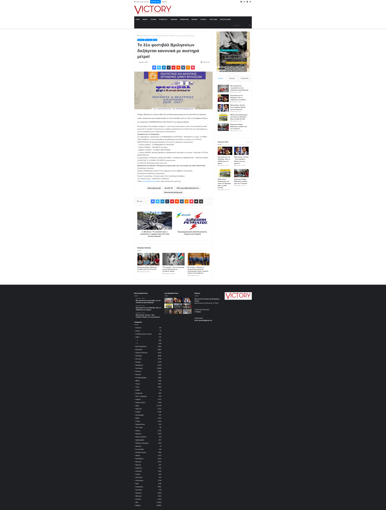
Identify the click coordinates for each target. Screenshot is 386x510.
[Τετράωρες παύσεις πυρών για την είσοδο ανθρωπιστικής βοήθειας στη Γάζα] (187, 311)
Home (138, 19)
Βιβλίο (137, 418)
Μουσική (138, 462)
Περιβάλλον (139, 365)
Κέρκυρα (138, 446)
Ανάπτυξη (138, 471)
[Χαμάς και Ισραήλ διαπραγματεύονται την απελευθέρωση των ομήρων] (178, 305)
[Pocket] (193, 68)
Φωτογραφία (139, 415)
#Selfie (137, 390)
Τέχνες (137, 384)
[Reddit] (178, 68)
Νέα (136, 502)
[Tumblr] (169, 68)
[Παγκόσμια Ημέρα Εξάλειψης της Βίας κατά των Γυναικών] (148, 259)
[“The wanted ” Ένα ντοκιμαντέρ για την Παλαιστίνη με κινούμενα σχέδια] (173, 259)
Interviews (138, 490)
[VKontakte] (183, 68)
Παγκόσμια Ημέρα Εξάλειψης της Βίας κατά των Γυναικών (238, 126)
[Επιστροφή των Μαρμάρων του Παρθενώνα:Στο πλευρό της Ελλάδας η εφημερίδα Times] (178, 311)
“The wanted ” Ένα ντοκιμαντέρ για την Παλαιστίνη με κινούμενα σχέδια (173, 269)
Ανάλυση (138, 328)
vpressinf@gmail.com (205, 320)
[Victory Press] (152, 10)
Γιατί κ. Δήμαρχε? (141, 396)
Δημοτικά (138, 493)
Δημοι (144, 19)
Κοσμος (194, 19)
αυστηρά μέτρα (155, 188)
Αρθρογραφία (139, 440)
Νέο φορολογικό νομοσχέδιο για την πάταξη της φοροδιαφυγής (239, 88)
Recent (232, 78)
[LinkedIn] (164, 68)
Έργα (137, 483)
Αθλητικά (138, 496)
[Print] (201, 201)
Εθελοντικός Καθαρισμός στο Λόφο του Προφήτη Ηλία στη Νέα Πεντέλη (238, 117)
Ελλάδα (137, 412)
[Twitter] (159, 68)
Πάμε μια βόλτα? (140, 437)
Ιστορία (137, 474)
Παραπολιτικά (140, 424)
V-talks (203, 19)
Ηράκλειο (138, 409)
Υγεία (137, 387)
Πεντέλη (138, 499)
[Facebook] (154, 68)
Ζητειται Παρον (225, 19)
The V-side (213, 19)
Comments (245, 78)
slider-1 (137, 337)
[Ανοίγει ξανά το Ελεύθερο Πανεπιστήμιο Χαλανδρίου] (168, 311)
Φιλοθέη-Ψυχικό (140, 452)
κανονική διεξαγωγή (173, 192)
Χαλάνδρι (138, 356)
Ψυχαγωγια (163, 19)
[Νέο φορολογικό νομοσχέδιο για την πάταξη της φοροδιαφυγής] (223, 88)
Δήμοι (155, 40)
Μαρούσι (138, 433)
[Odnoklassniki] (188, 68)
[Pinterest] (173, 68)
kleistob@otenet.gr (149, 181)
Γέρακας (138, 465)
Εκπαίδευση (139, 458)
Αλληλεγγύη (139, 480)
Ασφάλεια (138, 468)
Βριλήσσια (147, 35)
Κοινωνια (174, 19)
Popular (220, 78)
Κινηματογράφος (140, 377)
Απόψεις (138, 362)
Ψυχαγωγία (139, 486)
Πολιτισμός (148, 40)
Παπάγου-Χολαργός (141, 443)
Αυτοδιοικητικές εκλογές (143, 334)
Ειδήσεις (138, 505)
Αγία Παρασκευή (140, 346)
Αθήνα (137, 380)
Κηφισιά (138, 399)
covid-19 (169, 188)
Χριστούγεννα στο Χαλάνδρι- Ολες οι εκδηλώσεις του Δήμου (238, 97)
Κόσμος (137, 430)
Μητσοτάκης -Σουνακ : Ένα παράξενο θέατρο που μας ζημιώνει (182, 2)
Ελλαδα (153, 19)
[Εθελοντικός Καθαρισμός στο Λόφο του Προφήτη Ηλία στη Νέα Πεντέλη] (223, 117)
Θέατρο (137, 455)
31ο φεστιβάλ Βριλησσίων (188, 188)
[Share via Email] (196, 201)
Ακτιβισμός (139, 393)
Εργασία (138, 374)
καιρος (137, 331)
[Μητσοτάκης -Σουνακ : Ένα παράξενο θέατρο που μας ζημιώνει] (223, 108)
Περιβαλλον (184, 19)
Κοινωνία (138, 359)
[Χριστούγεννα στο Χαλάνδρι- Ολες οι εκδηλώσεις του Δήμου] (223, 98)
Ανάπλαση (138, 477)
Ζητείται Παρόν (140, 402)
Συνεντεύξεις (139, 449)
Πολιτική (138, 371)
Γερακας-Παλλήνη (141, 352)
